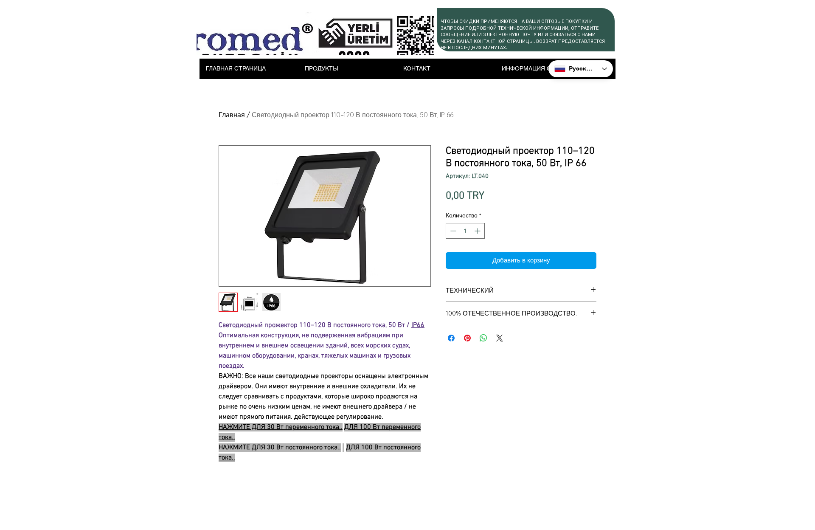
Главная (232, 114)
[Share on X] (500, 338)
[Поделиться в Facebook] (451, 338)
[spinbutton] (465, 230)
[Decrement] (452, 230)
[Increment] (478, 230)
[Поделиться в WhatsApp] (483, 338)
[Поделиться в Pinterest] (467, 338)
